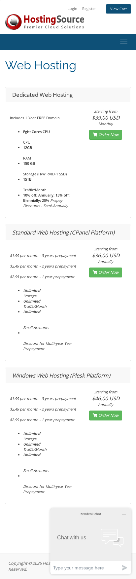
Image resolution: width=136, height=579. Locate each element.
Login (72, 8)
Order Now (108, 134)
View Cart (118, 8)
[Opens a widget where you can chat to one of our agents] (91, 541)
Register (89, 8)
